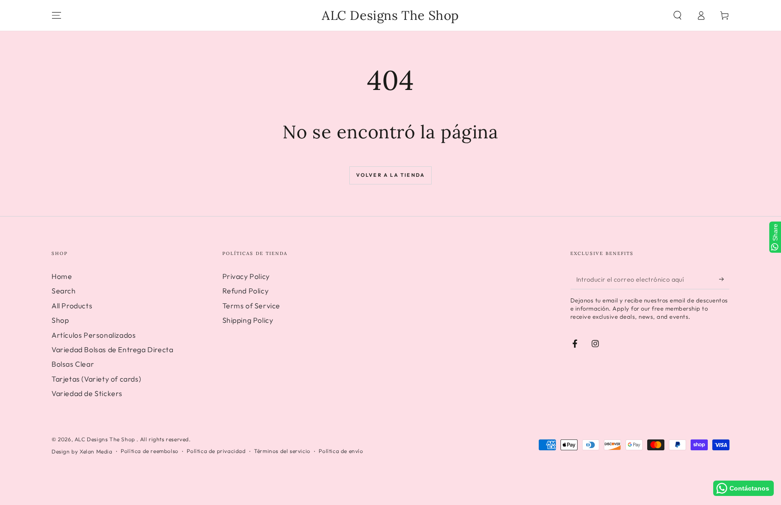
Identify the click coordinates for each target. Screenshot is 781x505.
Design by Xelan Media (82, 451)
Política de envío (341, 451)
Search (64, 290)
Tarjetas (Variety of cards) (96, 378)
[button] (677, 15)
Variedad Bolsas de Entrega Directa (112, 349)
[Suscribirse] (724, 279)
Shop (60, 320)
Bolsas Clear (73, 363)
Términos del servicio (282, 451)
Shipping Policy (247, 320)
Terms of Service (251, 305)
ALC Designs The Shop (106, 439)
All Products (72, 305)
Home (62, 276)
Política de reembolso (150, 451)
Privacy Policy (246, 276)
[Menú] (56, 15)
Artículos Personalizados (94, 335)
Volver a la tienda (390, 175)
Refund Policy (245, 290)
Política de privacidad (216, 451)
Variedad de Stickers (87, 393)
